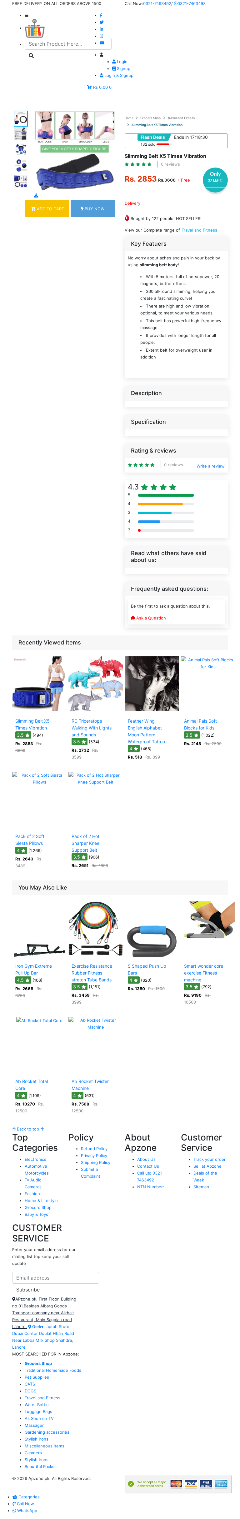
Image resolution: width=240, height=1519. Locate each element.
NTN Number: (150, 1186)
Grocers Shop (150, 118)
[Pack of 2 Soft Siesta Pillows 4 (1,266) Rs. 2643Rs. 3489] (39, 826)
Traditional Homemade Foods (53, 1370)
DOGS (30, 1390)
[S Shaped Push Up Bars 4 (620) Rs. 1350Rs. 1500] (152, 956)
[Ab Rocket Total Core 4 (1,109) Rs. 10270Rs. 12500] (39, 1071)
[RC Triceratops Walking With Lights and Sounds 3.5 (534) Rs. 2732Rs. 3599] (95, 711)
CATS (30, 1383)
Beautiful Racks (39, 1466)
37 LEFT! (215, 180)
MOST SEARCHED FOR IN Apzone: (45, 1353)
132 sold (148, 144)
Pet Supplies (37, 1377)
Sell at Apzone (207, 1166)
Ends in (181, 137)
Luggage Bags (38, 1411)
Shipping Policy (95, 1162)
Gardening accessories (47, 1432)
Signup (123, 68)
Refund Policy (94, 1148)
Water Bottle (37, 1404)
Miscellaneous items (44, 1445)
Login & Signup (118, 75)
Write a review (211, 466)
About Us (146, 1159)
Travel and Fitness (181, 118)
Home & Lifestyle (41, 1200)
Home (129, 118)
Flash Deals (153, 137)
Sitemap (201, 1186)
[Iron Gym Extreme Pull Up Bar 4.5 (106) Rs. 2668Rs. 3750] (39, 956)
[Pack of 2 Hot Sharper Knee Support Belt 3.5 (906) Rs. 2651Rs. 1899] (95, 826)
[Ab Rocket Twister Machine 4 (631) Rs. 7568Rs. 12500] (95, 1071)
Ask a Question (150, 617)
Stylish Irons (36, 1438)
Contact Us (148, 1166)
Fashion (32, 1193)
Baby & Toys (36, 1214)
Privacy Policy (94, 1155)
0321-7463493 (192, 3)
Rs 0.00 (100, 87)
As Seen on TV (39, 1418)
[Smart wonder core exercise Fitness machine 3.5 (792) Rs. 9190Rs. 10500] (208, 956)
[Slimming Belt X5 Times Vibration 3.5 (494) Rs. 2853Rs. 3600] (39, 711)
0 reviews (170, 164)
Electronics (35, 1159)
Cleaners (33, 1452)
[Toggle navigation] (26, 102)
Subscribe (28, 1289)
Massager (34, 1425)
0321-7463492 (157, 3)
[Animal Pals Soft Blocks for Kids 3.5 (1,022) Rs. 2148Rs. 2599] (208, 711)
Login (122, 61)
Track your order (209, 1159)
